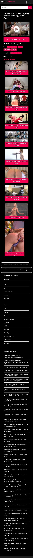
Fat (5, 309)
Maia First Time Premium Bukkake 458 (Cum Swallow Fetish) (15, 445)
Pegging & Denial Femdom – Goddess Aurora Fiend (15, 450)
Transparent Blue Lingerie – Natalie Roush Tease (16, 415)
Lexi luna (6, 312)
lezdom (20, 47)
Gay (5, 288)
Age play (6, 298)
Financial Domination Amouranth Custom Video (16, 390)
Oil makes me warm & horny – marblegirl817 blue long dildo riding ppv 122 (16, 362)
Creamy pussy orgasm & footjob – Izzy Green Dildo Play (15, 490)
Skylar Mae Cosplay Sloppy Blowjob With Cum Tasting (16, 430)
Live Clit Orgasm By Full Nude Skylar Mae (16, 367)
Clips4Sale (14, 47)
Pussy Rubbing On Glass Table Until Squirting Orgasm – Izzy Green (14, 480)
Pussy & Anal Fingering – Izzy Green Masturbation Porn (14, 385)
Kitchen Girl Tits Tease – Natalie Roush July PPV (15, 455)
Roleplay (6, 333)
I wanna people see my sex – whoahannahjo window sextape (13, 356)
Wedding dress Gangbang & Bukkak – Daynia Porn (15, 549)
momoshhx (7, 343)
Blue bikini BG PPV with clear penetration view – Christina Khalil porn (16, 380)
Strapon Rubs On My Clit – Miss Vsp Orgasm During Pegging (14, 519)
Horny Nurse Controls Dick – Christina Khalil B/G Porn (15, 460)
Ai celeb (6, 279)
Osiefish (6, 322)
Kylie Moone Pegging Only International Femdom (15, 470)
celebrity (6, 326)
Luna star (7, 302)
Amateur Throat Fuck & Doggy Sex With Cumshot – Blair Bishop (15, 485)
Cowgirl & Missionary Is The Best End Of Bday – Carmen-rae (16, 539)
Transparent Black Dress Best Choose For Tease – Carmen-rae (16, 410)
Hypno (6, 295)
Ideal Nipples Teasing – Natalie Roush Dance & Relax (15, 529)
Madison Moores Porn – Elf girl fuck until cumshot (16, 534)
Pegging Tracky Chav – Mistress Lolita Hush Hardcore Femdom (15, 420)
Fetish (8, 2)
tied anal (6, 329)
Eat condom (7, 340)
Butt (5, 305)
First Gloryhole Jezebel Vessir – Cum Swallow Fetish (14, 500)
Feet (5, 284)
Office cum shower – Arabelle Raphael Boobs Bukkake (15, 475)
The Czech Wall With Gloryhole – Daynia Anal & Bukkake (15, 400)
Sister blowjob (8, 291)
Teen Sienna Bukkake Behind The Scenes (16, 370)
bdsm (8, 47)
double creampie (9, 319)
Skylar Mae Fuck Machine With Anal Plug (16, 510)
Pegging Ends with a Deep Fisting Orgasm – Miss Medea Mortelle (16, 375)
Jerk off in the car (9, 336)
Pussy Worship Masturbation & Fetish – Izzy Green (15, 440)
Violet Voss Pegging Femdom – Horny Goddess (15, 544)
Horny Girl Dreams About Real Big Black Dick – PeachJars (15, 435)
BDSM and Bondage (16, 53)
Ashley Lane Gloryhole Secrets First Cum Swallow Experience (16, 425)
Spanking (14, 49)
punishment (7, 49)
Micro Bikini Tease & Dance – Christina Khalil (15, 514)
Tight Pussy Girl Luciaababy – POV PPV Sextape (15, 505)
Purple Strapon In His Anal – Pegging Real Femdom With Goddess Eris (16, 395)
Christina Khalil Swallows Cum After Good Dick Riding (16, 405)
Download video (18, 39)
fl (4, 315)
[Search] (30, 7)
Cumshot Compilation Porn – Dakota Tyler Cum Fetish (16, 524)
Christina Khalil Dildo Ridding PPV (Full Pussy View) (15, 465)
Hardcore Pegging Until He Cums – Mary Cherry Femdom (16, 495)
